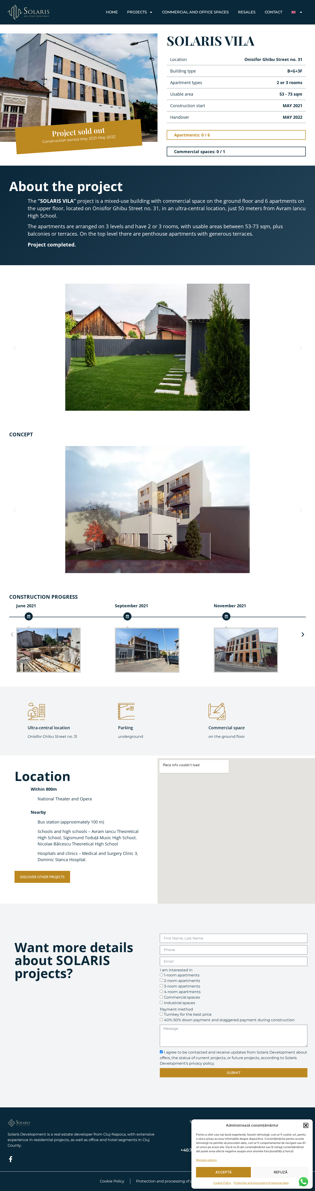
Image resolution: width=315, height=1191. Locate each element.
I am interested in (176, 970)
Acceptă (223, 1172)
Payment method (176, 1009)
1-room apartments (181, 975)
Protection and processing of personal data (261, 1183)
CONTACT (273, 12)
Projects (137, 12)
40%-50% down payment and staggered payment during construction (229, 1020)
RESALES (247, 12)
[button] (305, 1125)
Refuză (281, 1172)
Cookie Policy (222, 1183)
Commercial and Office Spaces (195, 12)
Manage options (206, 1160)
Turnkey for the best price (188, 1014)
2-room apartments (182, 980)
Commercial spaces (182, 997)
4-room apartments (182, 991)
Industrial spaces (179, 1002)
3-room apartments (182, 986)
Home (112, 12)
